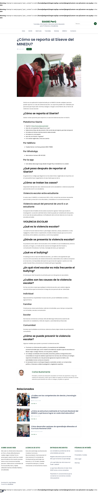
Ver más (33, 403)
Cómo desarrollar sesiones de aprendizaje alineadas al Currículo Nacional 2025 (54, 427)
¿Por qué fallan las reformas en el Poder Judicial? (60, 463)
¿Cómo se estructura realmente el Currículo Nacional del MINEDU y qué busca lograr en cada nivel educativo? (54, 412)
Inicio (23, 31)
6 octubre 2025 (36, 416)
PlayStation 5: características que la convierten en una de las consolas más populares (61, 476)
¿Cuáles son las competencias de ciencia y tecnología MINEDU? (53, 397)
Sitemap (77, 463)
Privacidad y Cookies (81, 455)
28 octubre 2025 (37, 400)
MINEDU (64, 31)
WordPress (10, 484)
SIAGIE (30, 31)
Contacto (73, 31)
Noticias (56, 31)
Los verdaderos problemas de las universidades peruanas (60, 452)
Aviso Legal (78, 459)
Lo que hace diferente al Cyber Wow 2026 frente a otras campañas (61, 469)
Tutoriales (48, 31)
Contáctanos (79, 451)
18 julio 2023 (21, 49)
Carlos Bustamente (41, 372)
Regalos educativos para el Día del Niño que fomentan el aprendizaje (60, 458)
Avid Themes (12, 482)
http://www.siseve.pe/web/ (40, 126)
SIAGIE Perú (49, 21)
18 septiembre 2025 (37, 431)
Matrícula (38, 31)
